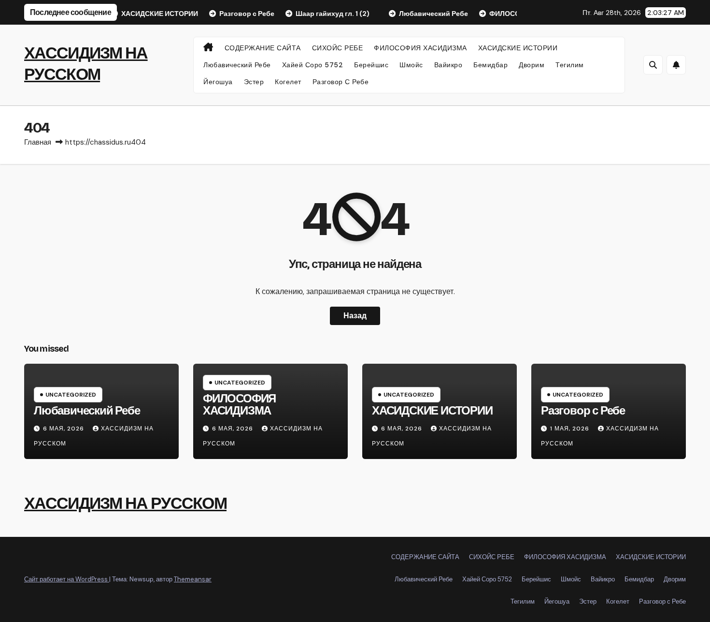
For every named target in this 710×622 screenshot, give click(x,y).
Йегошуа (218, 81)
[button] (653, 64)
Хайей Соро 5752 (312, 64)
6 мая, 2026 (64, 428)
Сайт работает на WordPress (66, 579)
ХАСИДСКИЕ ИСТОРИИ (518, 48)
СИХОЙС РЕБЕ (337, 48)
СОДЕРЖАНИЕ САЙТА (263, 48)
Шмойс (411, 64)
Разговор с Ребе (340, 81)
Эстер (254, 81)
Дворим (531, 64)
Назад (355, 316)
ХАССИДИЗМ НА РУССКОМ (125, 503)
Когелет (288, 81)
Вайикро (448, 64)
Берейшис (371, 64)
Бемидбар (490, 64)
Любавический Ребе (237, 64)
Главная (37, 142)
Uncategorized (70, 395)
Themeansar (193, 579)
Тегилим (569, 64)
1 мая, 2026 (570, 428)
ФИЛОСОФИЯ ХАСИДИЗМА (420, 48)
